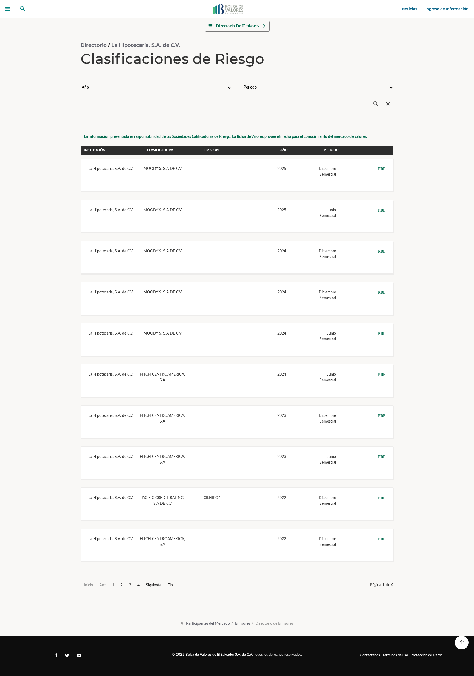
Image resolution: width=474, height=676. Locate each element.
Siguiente (153, 585)
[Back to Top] (462, 642)
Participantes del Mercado (208, 624)
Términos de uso (395, 655)
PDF (382, 169)
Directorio (94, 45)
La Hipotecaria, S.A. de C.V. (145, 45)
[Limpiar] (388, 104)
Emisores (242, 624)
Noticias (409, 9)
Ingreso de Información (447, 9)
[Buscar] (376, 104)
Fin (170, 585)
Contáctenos (370, 655)
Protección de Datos (426, 655)
